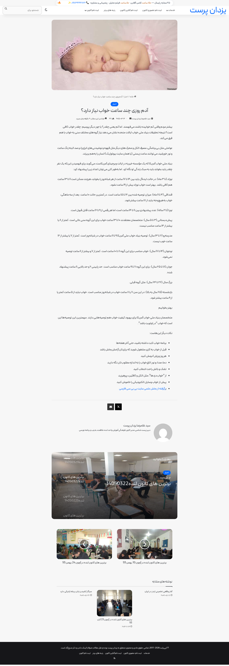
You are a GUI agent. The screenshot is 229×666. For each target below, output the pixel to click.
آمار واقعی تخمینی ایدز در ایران (158, 591)
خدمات (171, 10)
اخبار (126, 96)
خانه (132, 96)
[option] (114, 485)
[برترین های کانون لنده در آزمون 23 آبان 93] (114, 603)
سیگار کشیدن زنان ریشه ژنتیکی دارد (76, 591)
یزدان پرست (112, 648)
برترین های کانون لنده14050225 (138, 484)
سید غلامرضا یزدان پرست (141, 118)
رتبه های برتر (109, 10)
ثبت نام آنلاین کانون (129, 10)
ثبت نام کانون (93, 10)
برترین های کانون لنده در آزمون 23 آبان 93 (114, 621)
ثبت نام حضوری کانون (152, 10)
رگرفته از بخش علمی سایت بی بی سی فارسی (142, 389)
